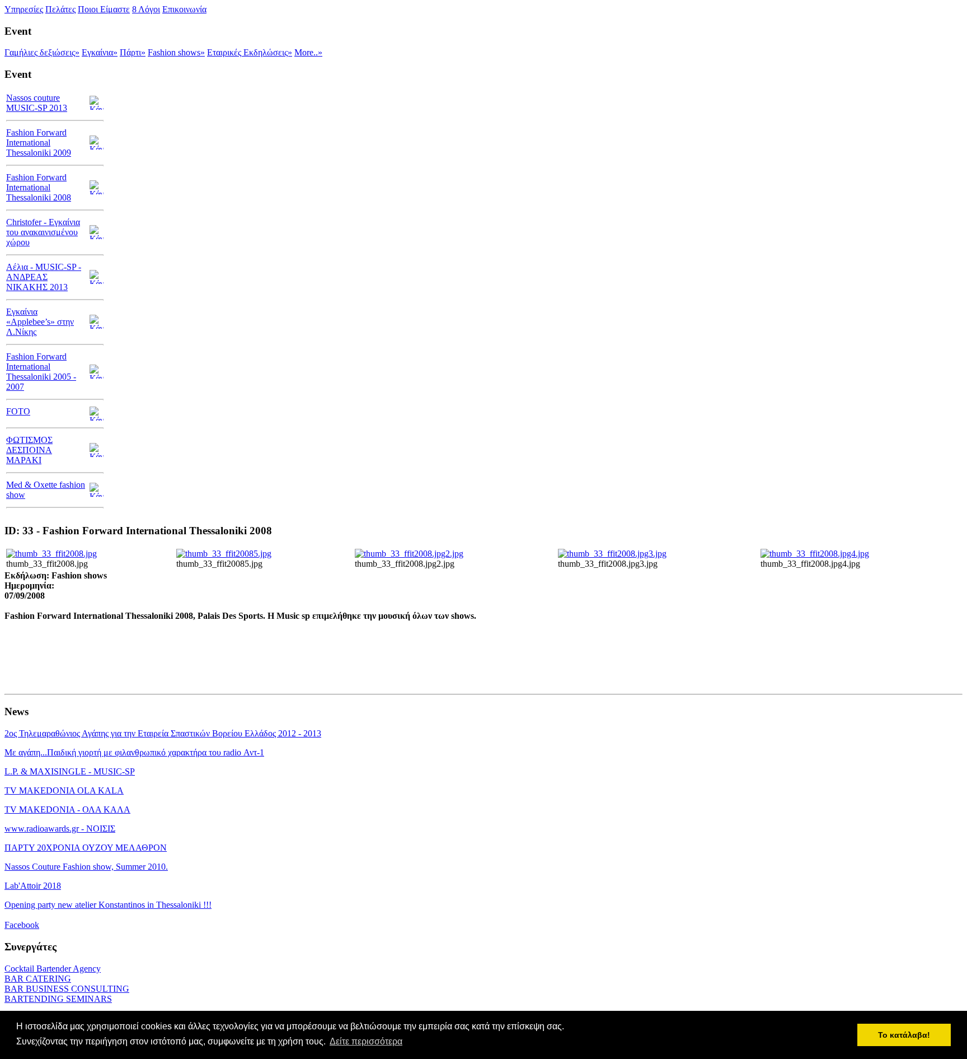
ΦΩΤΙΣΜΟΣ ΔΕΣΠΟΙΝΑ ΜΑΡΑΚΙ (29, 450)
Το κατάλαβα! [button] (904, 1034)
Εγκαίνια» (100, 52)
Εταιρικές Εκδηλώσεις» (249, 52)
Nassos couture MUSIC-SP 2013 (36, 103)
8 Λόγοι (146, 9)
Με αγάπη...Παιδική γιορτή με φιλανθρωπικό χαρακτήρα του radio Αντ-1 (134, 752)
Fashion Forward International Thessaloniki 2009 (38, 142)
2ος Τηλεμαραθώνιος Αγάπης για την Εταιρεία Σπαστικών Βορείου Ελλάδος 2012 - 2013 (162, 733)
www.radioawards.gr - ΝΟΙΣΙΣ (59, 828)
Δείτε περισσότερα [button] (366, 1041)
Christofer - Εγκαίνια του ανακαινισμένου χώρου (43, 232)
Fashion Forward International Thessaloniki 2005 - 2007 (41, 371)
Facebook (21, 925)
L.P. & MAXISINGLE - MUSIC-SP (69, 771)
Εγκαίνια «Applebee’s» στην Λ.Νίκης (40, 322)
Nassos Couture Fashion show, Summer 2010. (86, 866)
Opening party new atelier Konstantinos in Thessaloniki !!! (108, 904)
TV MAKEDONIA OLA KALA (64, 790)
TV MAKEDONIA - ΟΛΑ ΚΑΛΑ (67, 809)
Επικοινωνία (184, 9)
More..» (308, 52)
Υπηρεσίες (23, 9)
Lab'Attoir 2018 (32, 885)
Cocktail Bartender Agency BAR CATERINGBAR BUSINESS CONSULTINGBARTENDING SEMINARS (66, 984)
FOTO (18, 411)
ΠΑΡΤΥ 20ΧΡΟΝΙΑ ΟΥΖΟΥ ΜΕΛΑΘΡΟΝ (85, 847)
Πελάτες (60, 9)
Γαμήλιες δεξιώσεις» (41, 52)
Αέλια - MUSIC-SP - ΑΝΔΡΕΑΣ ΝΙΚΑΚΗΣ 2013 (43, 277)
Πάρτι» (132, 52)
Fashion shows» (176, 52)
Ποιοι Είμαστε (104, 9)
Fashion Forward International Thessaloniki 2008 (38, 187)
